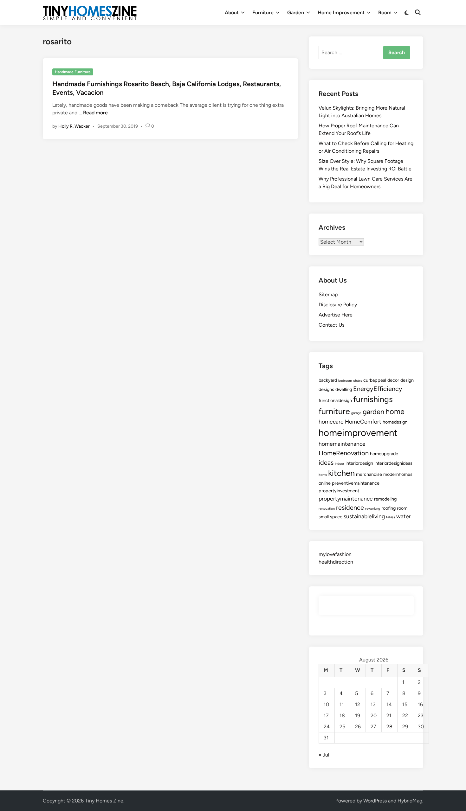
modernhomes (397, 474)
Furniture (263, 13)
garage (356, 413)
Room (385, 13)
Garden (295, 13)
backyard (328, 380)
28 (389, 727)
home (395, 411)
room (402, 508)
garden (373, 411)
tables (390, 517)
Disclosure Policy (338, 305)
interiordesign (359, 463)
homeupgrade (384, 454)
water (403, 516)
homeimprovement (358, 432)
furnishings (373, 399)
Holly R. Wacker (74, 126)
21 (389, 715)
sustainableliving (364, 516)
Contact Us (331, 325)
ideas (326, 462)
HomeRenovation (344, 453)
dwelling (343, 389)
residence (350, 507)
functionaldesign (335, 400)
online (325, 483)
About (232, 13)
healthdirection (336, 562)
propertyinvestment (339, 491)
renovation (327, 509)
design (407, 380)
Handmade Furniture (73, 72)
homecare (331, 421)
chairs (357, 381)
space (336, 517)
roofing (388, 508)
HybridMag (410, 801)
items (323, 475)
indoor (339, 464)
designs (326, 389)
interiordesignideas (393, 463)
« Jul (324, 755)
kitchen (341, 473)
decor (393, 380)
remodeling (385, 499)
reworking (372, 509)
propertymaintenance (346, 498)
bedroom (345, 381)
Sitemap (328, 294)
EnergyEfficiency (377, 389)
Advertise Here (336, 315)
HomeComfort (363, 421)
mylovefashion (335, 554)
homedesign (395, 422)
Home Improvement (341, 13)
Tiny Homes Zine (104, 801)
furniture (334, 411)
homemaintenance (342, 443)
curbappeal (374, 380)
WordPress (375, 801)
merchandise (369, 474)
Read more (95, 113)
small (324, 517)
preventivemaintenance (355, 483)
